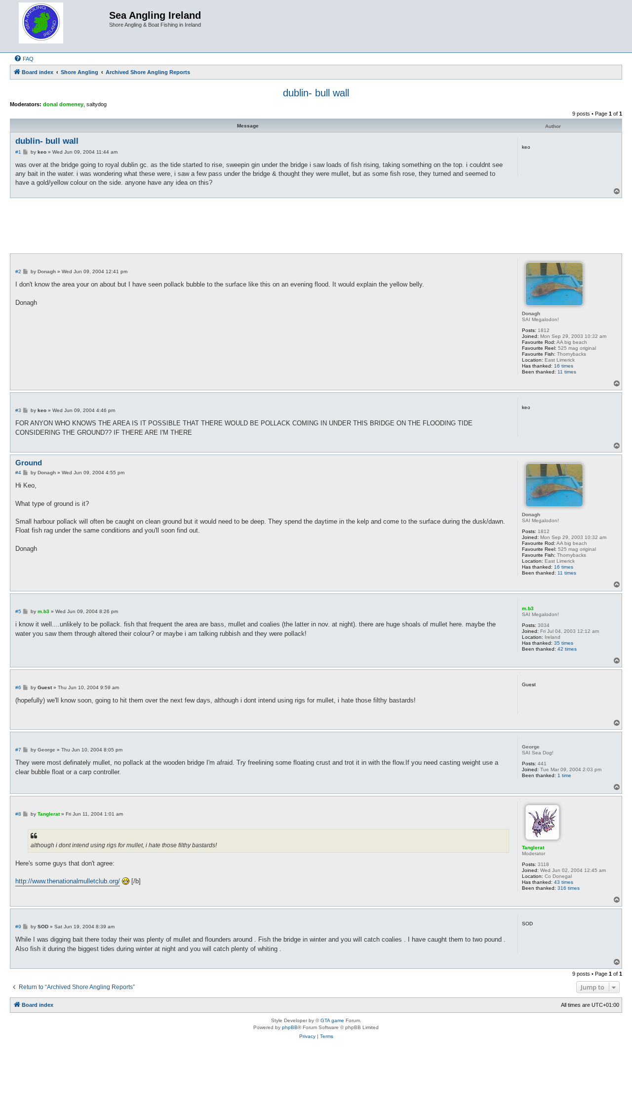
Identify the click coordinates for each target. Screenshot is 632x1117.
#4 (18, 472)
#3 (18, 410)
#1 (18, 152)
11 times (566, 371)
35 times (563, 643)
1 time (564, 775)
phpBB (290, 1027)
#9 (18, 926)
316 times (568, 888)
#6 (18, 687)
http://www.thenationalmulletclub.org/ (67, 881)
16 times (563, 366)
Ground (28, 462)
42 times (567, 649)
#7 (18, 749)
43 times (563, 882)
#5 (18, 611)
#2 (18, 271)
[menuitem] (24, 59)
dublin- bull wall (316, 92)
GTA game (332, 1020)
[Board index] (60, 26)
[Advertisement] (316, 225)
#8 (18, 814)
